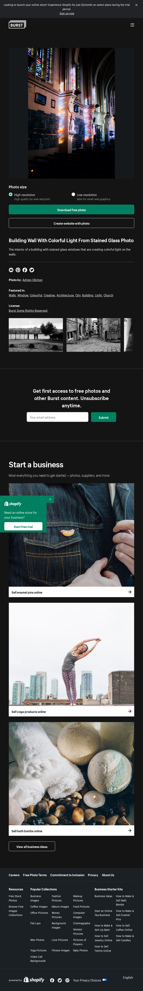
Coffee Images (38, 906)
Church (108, 294)
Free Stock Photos (15, 898)
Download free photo (71, 209)
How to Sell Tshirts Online (103, 948)
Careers (14, 874)
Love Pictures (60, 940)
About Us (108, 874)
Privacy (93, 874)
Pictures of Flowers (79, 942)
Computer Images (79, 914)
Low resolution (87, 194)
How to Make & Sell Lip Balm (103, 927)
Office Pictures (39, 912)
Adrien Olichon (32, 279)
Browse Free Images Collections (16, 910)
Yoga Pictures (38, 950)
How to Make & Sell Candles (125, 938)
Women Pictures (78, 931)
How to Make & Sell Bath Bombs (125, 900)
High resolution (24, 194)
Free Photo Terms (35, 874)
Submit (104, 417)
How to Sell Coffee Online (124, 927)
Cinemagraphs (81, 923)
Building (87, 294)
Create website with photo (72, 222)
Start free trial (23, 526)
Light (98, 294)
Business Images (35, 898)
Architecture (65, 294)
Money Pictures (57, 914)
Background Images (59, 925)
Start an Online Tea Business (103, 913)
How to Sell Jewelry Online (103, 938)
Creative (49, 294)
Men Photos (37, 940)
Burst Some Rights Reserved (28, 310)
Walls (12, 294)
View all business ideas (31, 846)
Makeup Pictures (78, 898)
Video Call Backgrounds (38, 958)
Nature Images (60, 906)
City (77, 294)
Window (23, 294)
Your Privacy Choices (87, 979)
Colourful (36, 294)
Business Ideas (103, 896)
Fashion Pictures (57, 898)
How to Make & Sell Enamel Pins (125, 915)
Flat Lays (35, 923)
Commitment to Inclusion (67, 874)
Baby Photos (80, 950)
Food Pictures (81, 906)
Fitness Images (61, 950)
